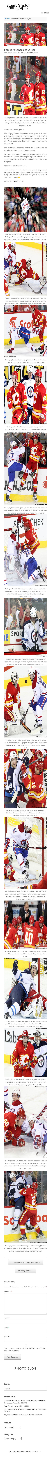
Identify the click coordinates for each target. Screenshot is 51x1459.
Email (6, 1327)
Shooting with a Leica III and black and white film (21, 1409)
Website (7, 1336)
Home (7, 19)
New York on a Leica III (12, 1406)
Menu (46, 13)
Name (7, 1318)
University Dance (25, 1270)
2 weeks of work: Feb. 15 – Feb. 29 (25, 1262)
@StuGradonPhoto (16, 181)
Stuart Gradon (32, 52)
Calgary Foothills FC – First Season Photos (19, 1415)
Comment (8, 1292)
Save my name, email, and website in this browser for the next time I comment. (24, 1349)
